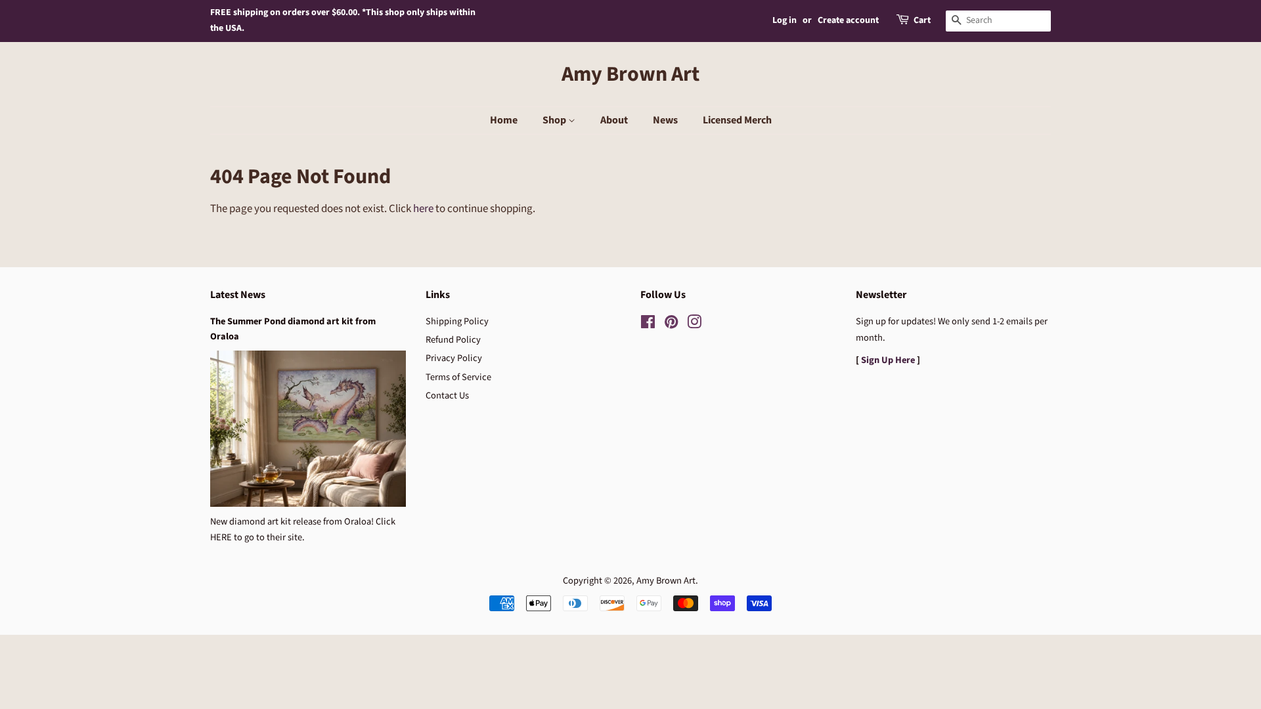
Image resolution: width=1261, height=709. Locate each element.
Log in (784, 20)
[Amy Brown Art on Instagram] (694, 325)
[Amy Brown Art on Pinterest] (671, 325)
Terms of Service (458, 377)
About (614, 120)
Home (504, 120)
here (423, 209)
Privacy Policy (454, 358)
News (665, 120)
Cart (922, 20)
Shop (555, 120)
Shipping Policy (457, 321)
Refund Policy (453, 340)
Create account (848, 20)
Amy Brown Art (630, 74)
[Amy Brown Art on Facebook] (647, 325)
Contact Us (447, 395)
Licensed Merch (737, 120)
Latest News (237, 295)
